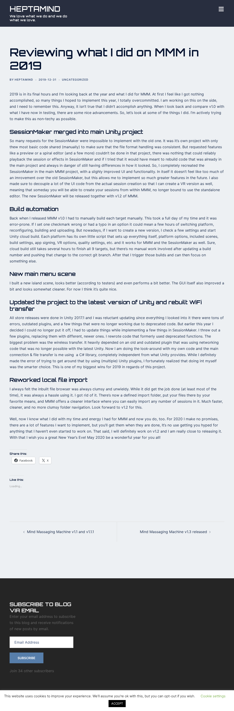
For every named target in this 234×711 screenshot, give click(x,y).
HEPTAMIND (35, 8)
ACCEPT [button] (117, 703)
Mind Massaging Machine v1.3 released (173, 531)
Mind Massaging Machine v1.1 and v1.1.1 (60, 531)
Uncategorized (75, 79)
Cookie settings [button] (213, 696)
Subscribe (26, 658)
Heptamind (24, 79)
